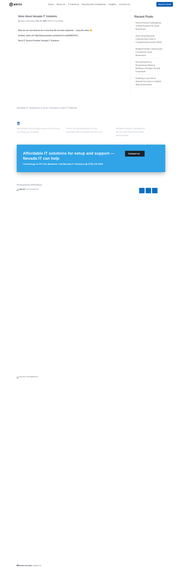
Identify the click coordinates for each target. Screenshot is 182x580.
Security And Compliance (94, 4)
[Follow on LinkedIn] (154, 190)
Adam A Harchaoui (27, 21)
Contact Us (124, 4)
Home (51, 4)
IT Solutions (73, 4)
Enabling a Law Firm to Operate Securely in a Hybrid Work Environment (148, 81)
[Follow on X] (148, 190)
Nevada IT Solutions (50, 41)
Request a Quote (164, 4)
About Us (60, 4)
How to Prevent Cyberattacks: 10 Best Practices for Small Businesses (149, 26)
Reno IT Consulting (55, 21)
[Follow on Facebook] (142, 190)
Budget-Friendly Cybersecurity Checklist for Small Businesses (149, 52)
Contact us (134, 154)
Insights (112, 4)
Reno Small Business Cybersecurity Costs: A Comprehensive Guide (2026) (149, 39)
